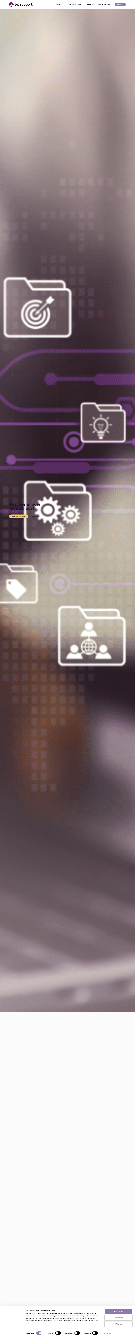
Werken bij (90, 4)
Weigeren (118, 1324)
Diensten (57, 4)
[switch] (58, 1333)
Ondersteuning (104, 4)
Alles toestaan (118, 1311)
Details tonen (106, 1333)
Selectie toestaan (118, 1318)
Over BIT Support (75, 4)
